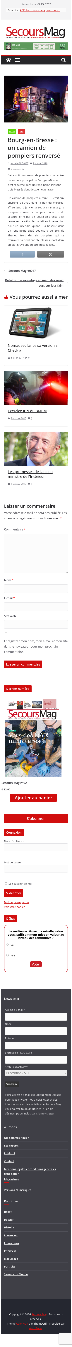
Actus (12, 131)
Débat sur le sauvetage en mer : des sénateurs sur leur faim (34, 283)
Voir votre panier (14, 907)
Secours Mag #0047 (22, 271)
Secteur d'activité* (16, 1067)
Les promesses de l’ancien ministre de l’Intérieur (30, 474)
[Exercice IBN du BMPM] (36, 374)
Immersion (11, 1235)
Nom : (8, 1024)
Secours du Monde (16, 1274)
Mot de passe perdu (16, 902)
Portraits (9, 1266)
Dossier (8, 1219)
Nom (8, 580)
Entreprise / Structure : (19, 1052)
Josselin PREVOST (19, 163)
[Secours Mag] (8, 60)
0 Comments (17, 168)
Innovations (11, 1243)
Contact (9, 1161)
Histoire (9, 1227)
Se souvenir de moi (20, 883)
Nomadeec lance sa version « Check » (33, 348)
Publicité (9, 1153)
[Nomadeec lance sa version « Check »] (36, 308)
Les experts (11, 1145)
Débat (8, 1212)
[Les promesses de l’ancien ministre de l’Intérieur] (36, 434)
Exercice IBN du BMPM (27, 410)
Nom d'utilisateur (15, 841)
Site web (10, 616)
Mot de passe (12, 862)
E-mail (9, 598)
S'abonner (36, 818)
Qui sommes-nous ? (16, 1137)
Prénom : (10, 1038)
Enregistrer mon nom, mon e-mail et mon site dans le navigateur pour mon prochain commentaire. (36, 646)
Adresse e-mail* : (15, 1009)
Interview (10, 1251)
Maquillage (11, 1258)
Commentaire (15, 529)
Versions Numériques (17, 1190)
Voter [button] (36, 964)
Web (21, 131)
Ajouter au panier (33, 798)
